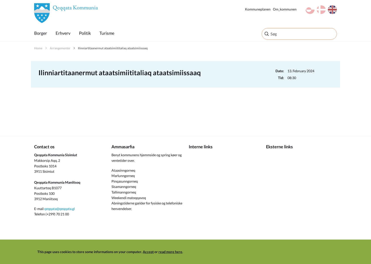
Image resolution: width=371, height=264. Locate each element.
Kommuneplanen (258, 9)
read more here (170, 252)
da (321, 9)
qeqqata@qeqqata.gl (59, 209)
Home (38, 48)
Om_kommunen (284, 9)
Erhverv (63, 33)
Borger (40, 33)
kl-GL (310, 9)
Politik (85, 33)
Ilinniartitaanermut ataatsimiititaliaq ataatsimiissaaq (113, 48)
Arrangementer (60, 48)
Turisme (106, 33)
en (332, 9)
